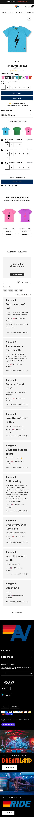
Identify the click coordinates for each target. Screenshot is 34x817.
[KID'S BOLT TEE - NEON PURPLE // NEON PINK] (27, 77)
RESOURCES (7, 657)
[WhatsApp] (13, 185)
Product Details (6, 110)
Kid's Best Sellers (7, 12)
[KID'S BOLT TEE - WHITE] (23, 77)
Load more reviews (17, 612)
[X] (6, 185)
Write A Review (17, 274)
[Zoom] (29, 18)
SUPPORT (5, 651)
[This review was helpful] (23, 332)
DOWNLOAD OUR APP (9, 683)
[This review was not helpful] (26, 332)
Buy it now (17, 98)
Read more (19, 501)
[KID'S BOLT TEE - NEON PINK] (3, 77)
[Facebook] (2, 185)
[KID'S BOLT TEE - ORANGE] (30, 77)
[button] (9, 767)
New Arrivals (20, 12)
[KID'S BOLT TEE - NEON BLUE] (16, 77)
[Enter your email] (31, 673)
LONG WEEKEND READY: (17, 1)
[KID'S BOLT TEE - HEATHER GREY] (13, 77)
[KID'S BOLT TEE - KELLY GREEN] (20, 77)
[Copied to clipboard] (16, 185)
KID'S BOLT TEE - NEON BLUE (19, 139)
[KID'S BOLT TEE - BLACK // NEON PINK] (10, 77)
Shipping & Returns (8, 115)
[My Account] (29, 7)
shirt (16, 290)
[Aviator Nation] (17, 751)
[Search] (26, 7)
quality (11, 290)
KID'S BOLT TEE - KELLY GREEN (19, 149)
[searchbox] (10, 282)
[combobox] (23, 295)
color (5, 290)
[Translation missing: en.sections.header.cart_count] (31, 7)
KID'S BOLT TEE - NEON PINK (19, 162)
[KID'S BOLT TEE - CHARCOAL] (6, 77)
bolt (21, 290)
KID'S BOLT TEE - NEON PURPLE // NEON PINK (25, 229)
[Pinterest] (10, 185)
